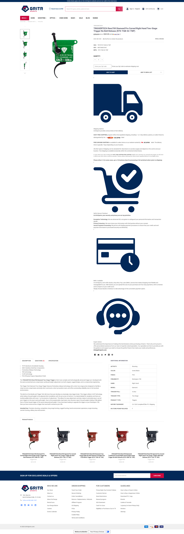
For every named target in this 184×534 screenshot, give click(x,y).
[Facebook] (95, 354)
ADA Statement (100, 502)
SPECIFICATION (53, 361)
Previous (25, 26)
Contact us (50, 496)
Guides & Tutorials (126, 502)
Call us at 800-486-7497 (30, 500)
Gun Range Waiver (52, 505)
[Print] (101, 354)
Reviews (123, 508)
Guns (33, 18)
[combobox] (94, 9)
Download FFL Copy (127, 496)
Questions (39, 361)
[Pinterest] (112, 354)
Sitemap (123, 511)
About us (50, 493)
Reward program (101, 499)
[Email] (98, 354)
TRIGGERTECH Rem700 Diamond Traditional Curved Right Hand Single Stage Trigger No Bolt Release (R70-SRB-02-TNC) (121, 455)
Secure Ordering (76, 493)
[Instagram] (25, 505)
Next (25, 73)
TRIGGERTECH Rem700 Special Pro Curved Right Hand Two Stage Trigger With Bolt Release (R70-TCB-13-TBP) (151, 455)
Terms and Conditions (82, 518)
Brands (123, 499)
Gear (73, 18)
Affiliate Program (77, 502)
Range (95, 18)
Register (137, 9)
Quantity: (97, 56)
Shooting (41, 18)
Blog (88, 18)
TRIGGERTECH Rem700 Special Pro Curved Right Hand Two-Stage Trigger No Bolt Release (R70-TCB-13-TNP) (63, 455)
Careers (49, 508)
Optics (52, 18)
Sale (81, 18)
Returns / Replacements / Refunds (82, 499)
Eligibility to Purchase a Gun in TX (106, 508)
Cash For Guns (100, 505)
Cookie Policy (82, 515)
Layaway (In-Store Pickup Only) (130, 505)
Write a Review (159, 39)
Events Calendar (52, 511)
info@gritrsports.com (100, 350)
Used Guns (63, 18)
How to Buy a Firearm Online (129, 490)
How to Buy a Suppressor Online (130, 493)
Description (26, 361)
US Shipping (75, 505)
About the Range (52, 499)
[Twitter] (105, 354)
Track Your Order (77, 490)
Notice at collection (81, 531)
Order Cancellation (77, 496)
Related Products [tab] (27, 419)
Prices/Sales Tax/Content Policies (106, 490)
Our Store (50, 490)
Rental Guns (50, 502)
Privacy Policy (82, 512)
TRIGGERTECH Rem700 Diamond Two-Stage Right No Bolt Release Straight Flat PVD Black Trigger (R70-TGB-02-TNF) (92, 455)
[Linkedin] (108, 354)
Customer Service (101, 493)
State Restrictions (101, 496)
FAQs (73, 508)
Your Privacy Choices (97, 531)
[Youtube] (28, 505)
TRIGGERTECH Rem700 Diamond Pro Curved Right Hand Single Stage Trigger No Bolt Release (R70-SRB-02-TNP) (33, 455)
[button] (107, 34)
